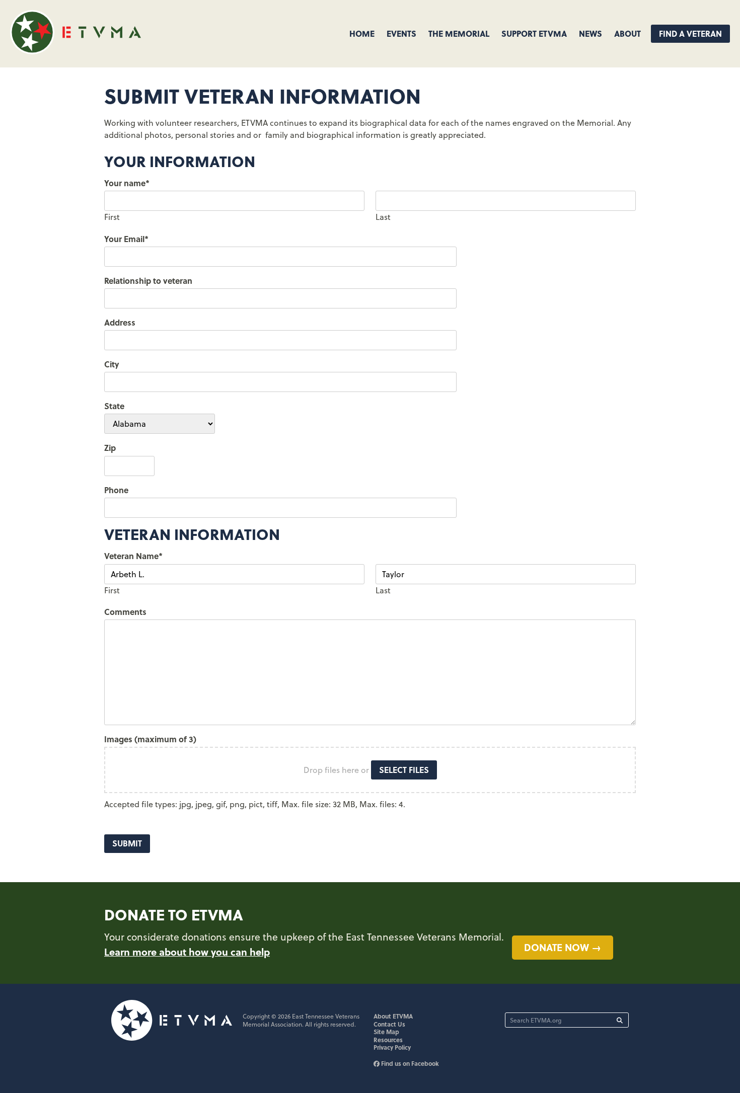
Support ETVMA (534, 33)
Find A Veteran (690, 33)
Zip (110, 447)
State (114, 406)
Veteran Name (133, 556)
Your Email (126, 239)
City (111, 364)
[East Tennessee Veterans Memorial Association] (75, 51)
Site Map (386, 1031)
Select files (404, 769)
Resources (388, 1039)
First (112, 216)
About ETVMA (393, 1016)
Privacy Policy (392, 1047)
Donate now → (562, 947)
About (627, 33)
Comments (125, 611)
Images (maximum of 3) (150, 739)
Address (119, 322)
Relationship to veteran (148, 280)
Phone (116, 490)
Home (362, 33)
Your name (127, 183)
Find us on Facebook (409, 1063)
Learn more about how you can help (187, 952)
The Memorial (458, 33)
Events (401, 33)
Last (383, 216)
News (590, 33)
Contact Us (389, 1024)
